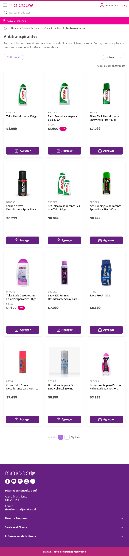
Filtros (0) (15, 57)
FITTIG (93, 291)
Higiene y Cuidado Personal (25, 27)
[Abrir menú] (4, 5)
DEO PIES (53, 381)
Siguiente (76, 437)
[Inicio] (5, 28)
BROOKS (10, 112)
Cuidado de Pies (52, 27)
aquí (34, 490)
